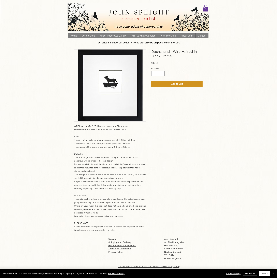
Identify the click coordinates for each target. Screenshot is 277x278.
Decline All (250, 273)
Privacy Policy (115, 252)
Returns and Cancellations (122, 245)
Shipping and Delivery (119, 242)
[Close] (273, 273)
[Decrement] (153, 73)
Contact (112, 239)
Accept (264, 273)
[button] (205, 8)
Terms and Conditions (119, 248)
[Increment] (162, 73)
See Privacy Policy (116, 273)
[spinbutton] (158, 73)
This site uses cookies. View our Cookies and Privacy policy (149, 266)
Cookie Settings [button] (233, 273)
